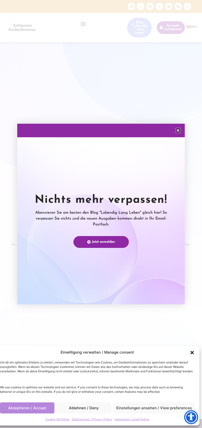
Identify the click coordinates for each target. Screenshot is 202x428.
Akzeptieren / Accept (27, 408)
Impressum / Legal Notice (132, 419)
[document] (101, 214)
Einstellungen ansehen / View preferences (154, 408)
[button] (192, 352)
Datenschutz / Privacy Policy (92, 419)
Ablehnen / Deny (84, 408)
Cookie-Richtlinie (57, 419)
